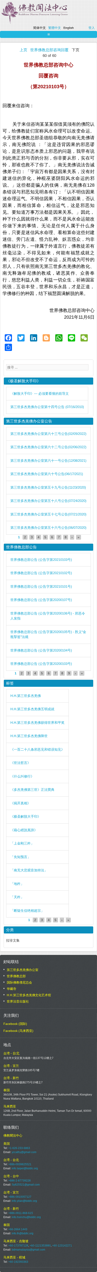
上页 (23, 50)
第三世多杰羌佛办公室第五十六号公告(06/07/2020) (48, 527)
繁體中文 (54, 28)
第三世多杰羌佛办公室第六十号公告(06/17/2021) (46, 474)
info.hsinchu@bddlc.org (26, 1217)
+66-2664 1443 (17, 1229)
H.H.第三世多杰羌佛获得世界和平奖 (37, 722)
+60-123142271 (62, 1245)
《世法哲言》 (20, 763)
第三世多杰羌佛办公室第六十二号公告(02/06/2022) (48, 447)
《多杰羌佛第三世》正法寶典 (32, 790)
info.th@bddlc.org (22, 1233)
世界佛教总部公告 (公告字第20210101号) (41, 586)
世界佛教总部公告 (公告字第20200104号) (41, 650)
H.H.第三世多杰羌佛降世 (29, 736)
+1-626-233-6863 (19, 1148)
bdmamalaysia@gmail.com (28, 1249)
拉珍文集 (13, 940)
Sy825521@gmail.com (26, 1184)
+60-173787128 (18, 1245)
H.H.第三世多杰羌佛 (25, 696)
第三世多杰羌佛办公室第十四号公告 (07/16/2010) (47, 407)
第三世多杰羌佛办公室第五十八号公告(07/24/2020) (48, 501)
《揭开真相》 (20, 803)
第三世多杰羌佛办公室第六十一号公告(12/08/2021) (48, 460)
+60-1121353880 (40, 1245)
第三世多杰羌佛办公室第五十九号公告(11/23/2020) (48, 487)
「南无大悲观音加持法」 (29, 870)
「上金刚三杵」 (22, 843)
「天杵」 (17, 897)
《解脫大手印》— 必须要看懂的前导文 (39, 393)
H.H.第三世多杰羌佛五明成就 (32, 709)
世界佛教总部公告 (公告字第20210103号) (41, 560)
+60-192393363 (18, 1261)
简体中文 (39, 28)
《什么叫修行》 (22, 776)
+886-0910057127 (19, 1196)
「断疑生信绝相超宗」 (27, 910)
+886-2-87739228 (19, 1180)
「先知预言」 (20, 857)
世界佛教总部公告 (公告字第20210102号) (41, 573)
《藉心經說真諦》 (23, 830)
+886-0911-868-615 (20, 1213)
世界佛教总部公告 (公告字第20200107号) (41, 600)
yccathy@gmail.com (24, 1152)
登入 (91, 28)
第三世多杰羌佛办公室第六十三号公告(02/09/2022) (48, 434)
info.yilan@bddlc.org (24, 1200)
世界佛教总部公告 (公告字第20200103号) (41, 664)
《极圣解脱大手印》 (25, 816)
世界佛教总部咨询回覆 (49, 50)
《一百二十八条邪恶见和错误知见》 (37, 749)
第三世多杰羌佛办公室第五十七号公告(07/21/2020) (48, 514)
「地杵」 (17, 884)
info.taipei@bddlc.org (25, 1168)
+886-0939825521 (19, 1164)
